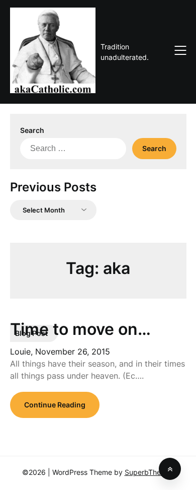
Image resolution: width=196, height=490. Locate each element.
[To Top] (170, 469)
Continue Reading (54, 404)
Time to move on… (80, 329)
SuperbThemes (149, 472)
